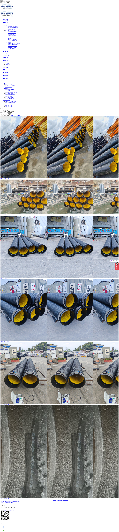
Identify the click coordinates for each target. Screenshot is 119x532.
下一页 (66, 500)
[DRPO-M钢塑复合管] (59, 147)
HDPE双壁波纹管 (12, 33)
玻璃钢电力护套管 (12, 47)
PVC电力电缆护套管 (12, 46)
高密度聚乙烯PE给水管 (13, 26)
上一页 (54, 500)
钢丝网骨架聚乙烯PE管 (13, 27)
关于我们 (2, 502)
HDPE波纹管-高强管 (12, 39)
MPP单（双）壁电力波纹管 (14, 43)
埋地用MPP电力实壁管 (13, 44)
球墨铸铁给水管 (11, 29)
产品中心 (18, 115)
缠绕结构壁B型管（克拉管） (14, 34)
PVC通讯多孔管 (11, 48)
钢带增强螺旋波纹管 (12, 31)
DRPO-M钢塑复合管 (12, 40)
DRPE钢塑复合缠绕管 (12, 36)
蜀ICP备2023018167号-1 (9, 510)
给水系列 (7, 25)
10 (63, 500)
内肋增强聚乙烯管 (12, 35)
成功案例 (2, 503)
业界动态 (7, 63)
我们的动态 (7, 64)
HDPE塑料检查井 (12, 38)
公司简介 (7, 53)
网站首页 (13, 115)
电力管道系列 (8, 42)
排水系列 (7, 30)
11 (64, 500)
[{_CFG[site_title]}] (6, 10)
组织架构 (7, 55)
